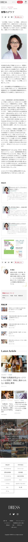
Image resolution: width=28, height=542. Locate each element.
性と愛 (10, 374)
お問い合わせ (14, 527)
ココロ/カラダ (7, 479)
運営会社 (8, 525)
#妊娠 (11, 295)
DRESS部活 (20, 464)
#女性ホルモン (5, 295)
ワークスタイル (7, 476)
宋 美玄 (12, 270)
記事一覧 (5, 520)
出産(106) (15, 8)
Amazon (17, 252)
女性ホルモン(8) (4, 8)
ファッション (21, 468)
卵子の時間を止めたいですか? (17, 223)
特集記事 (7, 464)
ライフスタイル (7, 468)
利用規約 (11, 520)
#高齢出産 (20, 295)
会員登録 (20, 2)
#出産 (15, 295)
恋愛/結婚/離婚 (7, 472)
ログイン (14, 2)
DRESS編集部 (4, 414)
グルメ (20, 479)
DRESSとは (19, 525)
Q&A (13, 525)
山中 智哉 (12, 319)
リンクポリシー (7, 522)
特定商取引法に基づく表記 (18, 522)
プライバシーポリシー (20, 520)
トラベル (7, 483)
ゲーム (7, 491)
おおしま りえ (4, 386)
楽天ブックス (20, 255)
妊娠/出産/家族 (10, 7)
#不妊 (3, 297)
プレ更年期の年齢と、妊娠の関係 (18, 207)
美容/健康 (20, 472)
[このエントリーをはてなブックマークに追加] (8, 17)
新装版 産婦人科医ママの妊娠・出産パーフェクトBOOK (20, 242)
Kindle (20, 251)
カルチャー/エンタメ (20, 483)
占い (7, 487)
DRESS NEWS (12, 311)
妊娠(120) (10, 8)
